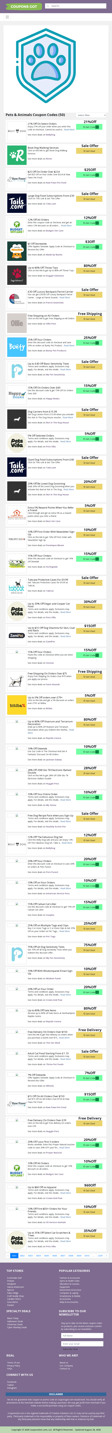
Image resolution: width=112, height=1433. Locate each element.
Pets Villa (51, 446)
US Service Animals (56, 1222)
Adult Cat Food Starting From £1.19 (48, 1053)
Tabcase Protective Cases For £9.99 (48, 579)
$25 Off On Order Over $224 (44, 171)
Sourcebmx (12, 1302)
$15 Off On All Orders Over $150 (46, 1096)
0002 (22, 1255)
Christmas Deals (15, 1324)
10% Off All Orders (38, 1163)
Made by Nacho (54, 254)
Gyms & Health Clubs (69, 1280)
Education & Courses (69, 1283)
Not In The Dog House (57, 422)
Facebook (11, 1381)
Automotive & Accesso (70, 1289)
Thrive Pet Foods (54, 1064)
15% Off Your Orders (39, 555)
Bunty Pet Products (56, 350)
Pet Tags (50, 936)
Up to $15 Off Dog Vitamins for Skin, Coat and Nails (51, 629)
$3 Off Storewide (37, 243)
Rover (49, 158)
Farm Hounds (53, 684)
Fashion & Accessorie (70, 1277)
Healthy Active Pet (56, 826)
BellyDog (50, 134)
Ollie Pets (51, 323)
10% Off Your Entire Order (43, 794)
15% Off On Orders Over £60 (44, 387)
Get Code (90, 127)
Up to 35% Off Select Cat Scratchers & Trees (49, 1234)
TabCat (50, 590)
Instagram (12, 1387)
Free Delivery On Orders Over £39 (47, 1120)
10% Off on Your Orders (41, 882)
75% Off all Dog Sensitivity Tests (46, 947)
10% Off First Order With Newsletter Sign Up (51, 533)
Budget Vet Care (54, 230)
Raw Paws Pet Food (56, 182)
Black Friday (13, 1318)
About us (64, 1362)
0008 (71, 1255)
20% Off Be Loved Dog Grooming (46, 483)
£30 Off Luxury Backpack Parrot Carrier (50, 291)
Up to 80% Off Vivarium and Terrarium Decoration (50, 723)
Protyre (10, 1280)
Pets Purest (52, 872)
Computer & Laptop (69, 1293)
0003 (30, 1255)
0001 (14, 1255)
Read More (69, 129)
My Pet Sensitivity (55, 374)
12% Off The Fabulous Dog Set (45, 837)
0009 (79, 1255)
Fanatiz (10, 1305)
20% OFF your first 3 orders (43, 1141)
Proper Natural (54, 1152)
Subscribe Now (70, 1349)
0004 (38, 1255)
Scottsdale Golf (14, 1277)
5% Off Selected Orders (41, 435)
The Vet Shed (53, 1042)
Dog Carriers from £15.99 (42, 411)
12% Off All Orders (38, 219)
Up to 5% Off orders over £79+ (45, 697)
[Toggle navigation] (7, 17)
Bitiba (49, 708)
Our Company (66, 1365)
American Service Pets (58, 893)
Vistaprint (11, 1283)
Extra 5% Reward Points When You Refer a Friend (51, 509)
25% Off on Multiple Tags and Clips (48, 925)
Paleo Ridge (12, 1293)
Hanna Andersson (15, 1287)
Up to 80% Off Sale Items (42, 1010)
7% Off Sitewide (37, 1075)
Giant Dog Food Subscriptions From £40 (51, 459)
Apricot (10, 1289)
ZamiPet (50, 641)
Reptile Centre (53, 738)
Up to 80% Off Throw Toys (43, 267)
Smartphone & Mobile (70, 1296)
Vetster (50, 662)
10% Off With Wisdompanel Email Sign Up (50, 972)
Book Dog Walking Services (43, 147)
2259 (100, 1255)
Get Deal (90, 151)
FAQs (9, 1368)
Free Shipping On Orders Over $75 (47, 673)
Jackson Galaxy (54, 759)
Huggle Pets (52, 783)
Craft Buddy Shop (15, 1296)
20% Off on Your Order (41, 989)
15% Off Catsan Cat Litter (42, 904)
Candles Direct (14, 1299)
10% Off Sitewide (37, 748)
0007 (63, 1255)
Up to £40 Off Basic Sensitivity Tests (48, 363)
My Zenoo (51, 805)
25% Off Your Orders (39, 339)
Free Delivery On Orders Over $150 (47, 1031)
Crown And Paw (54, 1000)
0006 (54, 1255)
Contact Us (65, 1368)
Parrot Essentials (55, 302)
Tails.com (51, 203)
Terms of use (13, 1362)
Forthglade (52, 566)
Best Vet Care (53, 521)
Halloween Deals (15, 1321)
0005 (46, 1255)
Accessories (65, 1299)
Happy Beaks (53, 398)
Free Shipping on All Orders (43, 315)
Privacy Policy (13, 1365)
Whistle (50, 1085)
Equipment (65, 1287)
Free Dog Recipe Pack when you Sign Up (50, 815)
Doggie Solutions (55, 275)
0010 (87, 1255)
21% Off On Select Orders (42, 123)
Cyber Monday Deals (17, 1327)
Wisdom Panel (53, 978)
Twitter (10, 1385)
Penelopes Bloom (55, 545)
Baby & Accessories (69, 1302)
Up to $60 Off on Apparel (42, 1187)
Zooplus (50, 915)
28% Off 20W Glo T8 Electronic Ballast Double (49, 771)
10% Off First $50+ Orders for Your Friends (47, 1210)
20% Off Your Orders (39, 861)
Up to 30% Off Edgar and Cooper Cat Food (49, 605)
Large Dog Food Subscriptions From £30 (51, 195)
